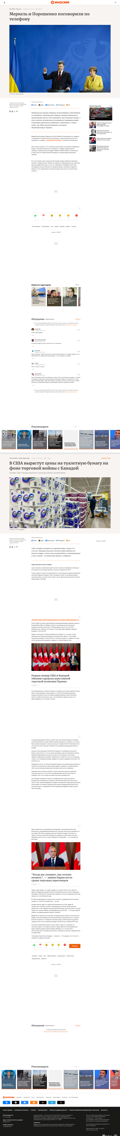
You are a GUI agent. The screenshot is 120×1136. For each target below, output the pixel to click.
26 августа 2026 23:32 (37, 458)
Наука (33, 1123)
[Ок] (68, 105)
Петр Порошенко (36, 226)
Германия (62, 226)
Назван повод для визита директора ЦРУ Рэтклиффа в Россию (104, 124)
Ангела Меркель (45, 226)
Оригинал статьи (106, 458)
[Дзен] (41, 105)
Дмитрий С (38, 374)
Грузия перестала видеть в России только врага (104, 139)
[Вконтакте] (50, 105)
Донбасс (68, 226)
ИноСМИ (12, 9)
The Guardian (13, 458)
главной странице (72, 325)
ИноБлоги (65, 1123)
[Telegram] (60, 105)
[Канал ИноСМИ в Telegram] (52, 1128)
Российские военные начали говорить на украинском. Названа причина (103, 148)
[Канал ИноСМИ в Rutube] (43, 1128)
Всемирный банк (36, 958)
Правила (77, 319)
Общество (48, 1123)
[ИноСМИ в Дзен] (15, 1128)
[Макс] (34, 105)
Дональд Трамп (61, 955)
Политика (74, 226)
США (45, 955)
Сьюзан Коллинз (70, 955)
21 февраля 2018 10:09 (28, 9)
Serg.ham (37, 350)
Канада (40, 955)
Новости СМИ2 (56, 232)
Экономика (34, 955)
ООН (52, 226)
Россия (18, 9)
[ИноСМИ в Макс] (6, 1128)
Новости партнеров (100, 106)
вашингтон (43, 958)
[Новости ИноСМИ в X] (61, 1128)
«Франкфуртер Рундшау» (54, 140)
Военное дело (40, 1123)
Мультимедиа (56, 1123)
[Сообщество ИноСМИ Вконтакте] (24, 1128)
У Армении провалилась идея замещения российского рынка (100, 116)
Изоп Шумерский (40, 340)
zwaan (36, 363)
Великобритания (24, 458)
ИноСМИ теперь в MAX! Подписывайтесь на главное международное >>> (55, 620)
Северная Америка (51, 955)
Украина (57, 226)
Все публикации (73, 1123)
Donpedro (38, 329)
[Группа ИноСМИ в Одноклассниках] (33, 1128)
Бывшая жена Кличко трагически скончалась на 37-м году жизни (104, 132)
